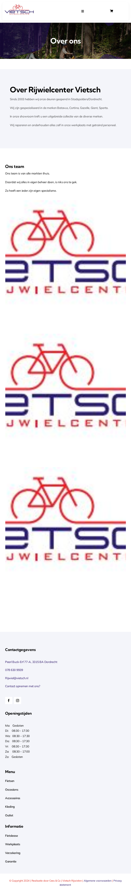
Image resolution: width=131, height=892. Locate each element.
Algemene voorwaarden (98, 880)
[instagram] (17, 700)
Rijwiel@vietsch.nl (16, 678)
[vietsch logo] (19, 5)
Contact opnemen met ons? (22, 686)
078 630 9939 (14, 670)
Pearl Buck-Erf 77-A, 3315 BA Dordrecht (31, 662)
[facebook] (8, 700)
